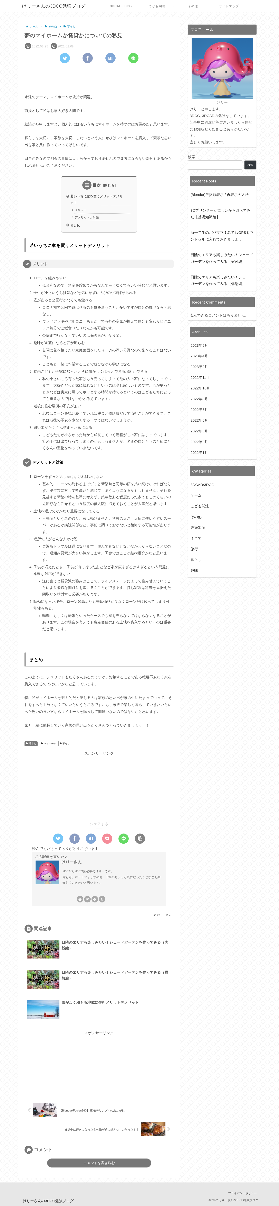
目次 (97, 185)
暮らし (32, 743)
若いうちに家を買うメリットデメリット (96, 199)
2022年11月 (200, 378)
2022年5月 (199, 420)
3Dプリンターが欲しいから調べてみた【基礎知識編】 (220, 213)
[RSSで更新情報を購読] (102, 899)
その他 (196, 517)
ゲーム (196, 496)
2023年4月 (199, 356)
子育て (196, 538)
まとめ (75, 225)
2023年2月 (199, 367)
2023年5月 (199, 345)
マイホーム (50, 743)
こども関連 (200, 506)
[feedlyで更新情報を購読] (95, 899)
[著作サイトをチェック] (80, 899)
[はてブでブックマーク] (110, 58)
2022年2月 (199, 442)
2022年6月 (199, 410)
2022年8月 (199, 399)
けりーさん (71, 862)
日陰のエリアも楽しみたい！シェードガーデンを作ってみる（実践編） (222, 258)
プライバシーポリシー (242, 1193)
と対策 (87, 217)
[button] (140, 839)
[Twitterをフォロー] (87, 899)
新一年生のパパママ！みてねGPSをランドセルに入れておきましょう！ (222, 236)
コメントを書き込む (99, 1163)
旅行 (194, 549)
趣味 (194, 570)
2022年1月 (199, 453)
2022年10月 (200, 388)
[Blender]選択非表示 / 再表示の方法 (220, 195)
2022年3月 (199, 431)
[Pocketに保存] (107, 839)
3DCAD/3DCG (202, 485)
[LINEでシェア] (133, 58)
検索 (191, 157)
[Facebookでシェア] (88, 58)
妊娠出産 (198, 528)
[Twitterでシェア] (65, 58)
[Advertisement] (99, 78)
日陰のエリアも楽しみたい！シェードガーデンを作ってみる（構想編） (222, 280)
